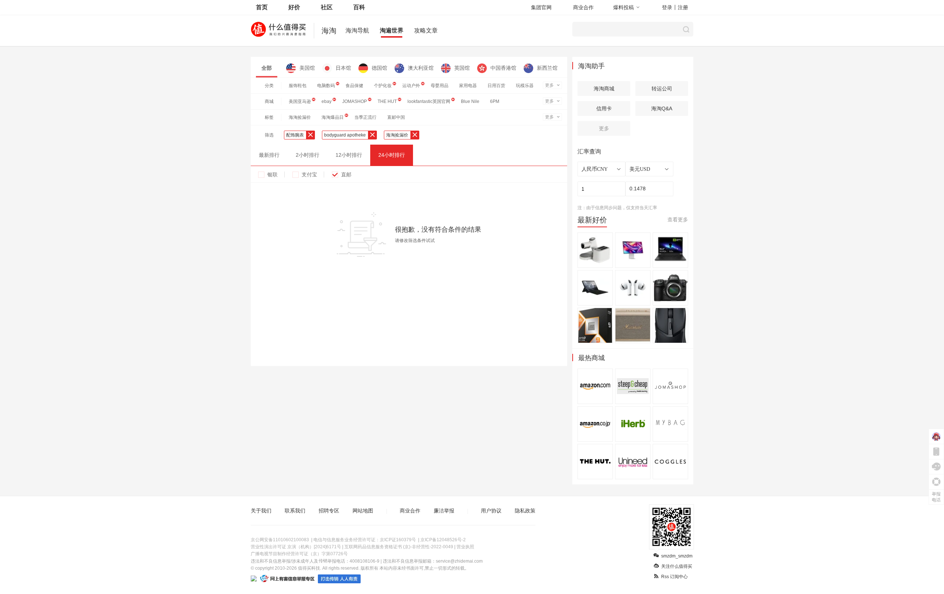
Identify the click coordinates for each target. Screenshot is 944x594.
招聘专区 (329, 511)
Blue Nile (470, 101)
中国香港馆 (503, 68)
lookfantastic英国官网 (428, 101)
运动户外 (411, 85)
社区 (327, 7)
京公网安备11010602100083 (280, 539)
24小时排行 (391, 155)
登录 (667, 7)
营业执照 (465, 546)
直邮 (346, 174)
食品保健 (354, 85)
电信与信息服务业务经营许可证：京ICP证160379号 (364, 539)
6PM (494, 101)
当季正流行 (365, 117)
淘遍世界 (391, 30)
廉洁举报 (444, 511)
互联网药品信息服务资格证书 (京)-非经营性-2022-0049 (398, 546)
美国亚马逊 (300, 101)
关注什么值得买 (676, 566)
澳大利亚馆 (421, 68)
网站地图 (363, 511)
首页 (262, 7)
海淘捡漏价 (300, 117)
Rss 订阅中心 (674, 576)
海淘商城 (604, 88)
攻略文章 (426, 30)
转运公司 (662, 88)
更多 (549, 85)
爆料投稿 (623, 7)
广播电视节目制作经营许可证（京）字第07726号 (299, 553)
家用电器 (468, 85)
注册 (683, 7)
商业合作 (583, 7)
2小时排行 (307, 155)
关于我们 (261, 511)
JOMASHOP (354, 101)
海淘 (329, 31)
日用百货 (496, 85)
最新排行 (269, 155)
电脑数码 (326, 85)
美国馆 (307, 68)
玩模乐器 (525, 85)
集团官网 (541, 7)
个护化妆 (383, 85)
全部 (266, 68)
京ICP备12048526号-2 (443, 539)
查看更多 (677, 219)
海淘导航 (357, 30)
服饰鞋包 (297, 85)
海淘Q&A (661, 108)
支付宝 (309, 174)
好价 (294, 7)
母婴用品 (439, 85)
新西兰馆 (547, 68)
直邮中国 (396, 117)
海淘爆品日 (333, 117)
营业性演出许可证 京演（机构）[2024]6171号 (296, 546)
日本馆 (343, 68)
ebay (327, 101)
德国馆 (379, 68)
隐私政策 (525, 511)
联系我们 (295, 511)
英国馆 (462, 68)
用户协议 (491, 511)
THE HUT (387, 101)
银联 (272, 174)
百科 (359, 7)
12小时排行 (349, 155)
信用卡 (604, 108)
